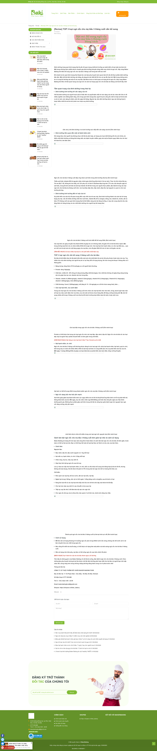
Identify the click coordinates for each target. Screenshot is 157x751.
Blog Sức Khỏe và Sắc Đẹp (94, 13)
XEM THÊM (35, 43)
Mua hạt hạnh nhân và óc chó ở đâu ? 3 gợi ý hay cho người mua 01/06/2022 (78, 645)
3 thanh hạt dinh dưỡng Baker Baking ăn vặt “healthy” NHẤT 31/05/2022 (76, 651)
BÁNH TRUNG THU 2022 (38, 47)
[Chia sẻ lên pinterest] (61, 592)
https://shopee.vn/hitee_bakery (70, 587)
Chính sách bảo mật (61, 718)
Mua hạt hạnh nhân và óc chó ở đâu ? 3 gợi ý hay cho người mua (43, 109)
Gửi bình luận (59, 623)
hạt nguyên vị (110, 188)
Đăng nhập (120, 1)
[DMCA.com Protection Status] (33, 731)
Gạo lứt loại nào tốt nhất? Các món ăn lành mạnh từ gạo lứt (43, 96)
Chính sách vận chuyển (62, 721)
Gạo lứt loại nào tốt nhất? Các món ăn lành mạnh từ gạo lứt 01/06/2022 (76, 642)
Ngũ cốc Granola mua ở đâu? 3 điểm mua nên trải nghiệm (43, 70)
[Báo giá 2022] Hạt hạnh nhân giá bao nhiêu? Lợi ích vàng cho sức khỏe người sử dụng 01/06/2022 (85, 639)
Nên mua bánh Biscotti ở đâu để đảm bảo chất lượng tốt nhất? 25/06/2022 (77, 633)
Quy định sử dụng (60, 723)
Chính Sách (80, 13)
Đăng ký (126, 1)
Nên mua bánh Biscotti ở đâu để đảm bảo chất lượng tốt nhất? (43, 58)
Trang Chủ (54, 13)
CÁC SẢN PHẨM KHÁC (38, 40)
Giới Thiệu (63, 13)
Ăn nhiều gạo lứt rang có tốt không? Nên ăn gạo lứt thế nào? (42, 146)
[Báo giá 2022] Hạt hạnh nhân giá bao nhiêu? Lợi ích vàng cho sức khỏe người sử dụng (43, 82)
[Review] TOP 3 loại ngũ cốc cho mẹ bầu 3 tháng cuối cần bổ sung (86, 29)
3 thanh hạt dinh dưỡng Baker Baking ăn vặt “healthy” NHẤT (43, 134)
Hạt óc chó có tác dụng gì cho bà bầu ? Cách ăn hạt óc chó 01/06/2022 (76, 648)
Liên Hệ (107, 13)
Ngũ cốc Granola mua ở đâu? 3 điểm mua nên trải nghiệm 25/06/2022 (76, 636)
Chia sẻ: (56, 592)
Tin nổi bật (34, 52)
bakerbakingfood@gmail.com (38, 729)
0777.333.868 (34, 725)
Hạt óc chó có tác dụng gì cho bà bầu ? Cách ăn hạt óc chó (42, 121)
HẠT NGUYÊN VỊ (36, 36)
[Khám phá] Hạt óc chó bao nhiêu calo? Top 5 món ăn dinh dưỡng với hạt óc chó (43, 160)
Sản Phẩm (71, 13)
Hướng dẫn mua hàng (61, 725)
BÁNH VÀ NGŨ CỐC (37, 33)
